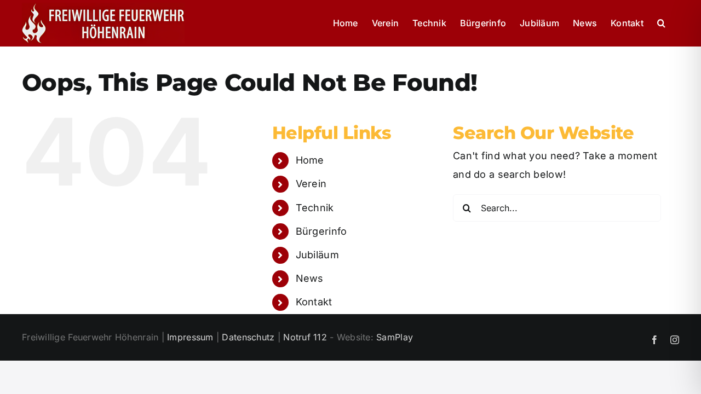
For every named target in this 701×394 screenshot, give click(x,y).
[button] (661, 23)
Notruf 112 (305, 337)
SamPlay (394, 337)
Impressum (190, 337)
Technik (315, 207)
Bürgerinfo (321, 231)
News (310, 278)
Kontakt (314, 302)
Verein (311, 183)
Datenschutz (248, 337)
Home (310, 160)
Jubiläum (317, 254)
